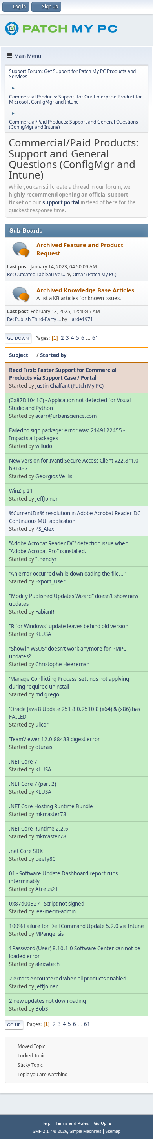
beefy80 (45, 858)
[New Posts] (21, 250)
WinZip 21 (21, 490)
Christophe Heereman (62, 664)
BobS (41, 1008)
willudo (43, 446)
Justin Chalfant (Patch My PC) (69, 385)
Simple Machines (85, 1131)
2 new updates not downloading (47, 1000)
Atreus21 (46, 889)
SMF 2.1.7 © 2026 (50, 1131)
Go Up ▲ (103, 1123)
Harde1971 (80, 319)
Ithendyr (46, 559)
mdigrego (47, 694)
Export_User (50, 581)
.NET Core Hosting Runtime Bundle (51, 806)
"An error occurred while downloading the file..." (67, 573)
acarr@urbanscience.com (66, 415)
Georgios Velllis (53, 476)
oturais (43, 747)
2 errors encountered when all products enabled (67, 978)
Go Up (14, 1025)
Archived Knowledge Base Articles (85, 290)
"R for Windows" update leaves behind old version (68, 626)
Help (46, 1123)
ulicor (42, 724)
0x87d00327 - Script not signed (46, 903)
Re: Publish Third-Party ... (34, 319)
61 (95, 337)
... (89, 337)
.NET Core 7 (23, 761)
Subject (18, 355)
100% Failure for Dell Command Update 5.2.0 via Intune (76, 925)
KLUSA (43, 634)
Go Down (18, 338)
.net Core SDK (26, 851)
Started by (53, 355)
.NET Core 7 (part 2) (32, 783)
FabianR (44, 611)
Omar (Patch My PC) (95, 274)
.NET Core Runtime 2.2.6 (38, 828)
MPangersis (49, 933)
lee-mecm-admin (55, 911)
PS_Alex (44, 528)
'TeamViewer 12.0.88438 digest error (54, 739)
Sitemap (112, 1131)
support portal (61, 202)
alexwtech (47, 964)
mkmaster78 (50, 814)
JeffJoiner (46, 498)
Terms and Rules (72, 1123)
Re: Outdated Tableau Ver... (36, 274)
